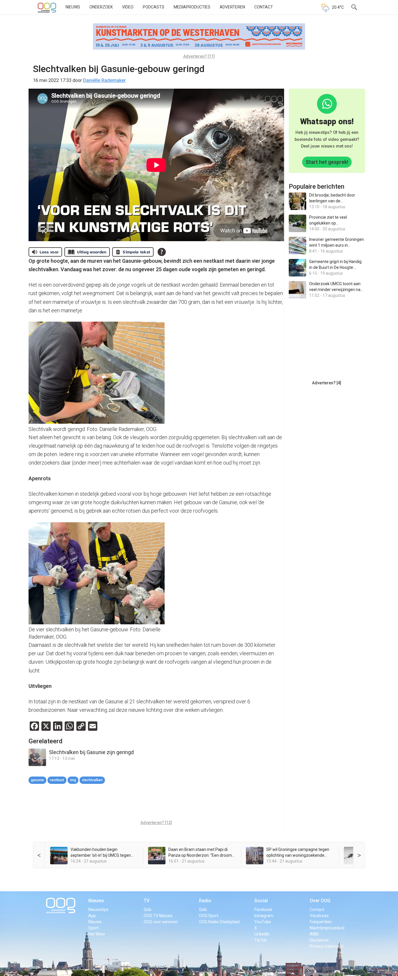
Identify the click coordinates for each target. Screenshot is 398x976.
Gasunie (37, 780)
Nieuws (73, 7)
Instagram (263, 915)
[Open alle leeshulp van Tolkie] (162, 252)
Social (261, 900)
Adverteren (232, 7)
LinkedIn (262, 934)
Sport (93, 928)
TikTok (260, 940)
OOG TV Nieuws (158, 915)
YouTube (262, 921)
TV (146, 900)
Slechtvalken (92, 780)
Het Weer (96, 934)
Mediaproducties (192, 7)
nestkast (57, 780)
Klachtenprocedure (327, 928)
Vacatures (319, 915)
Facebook (263, 909)
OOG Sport (209, 915)
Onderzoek (101, 7)
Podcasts (153, 7)
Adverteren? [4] (326, 383)
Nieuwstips (98, 909)
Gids (148, 909)
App (92, 915)
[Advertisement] (156, 803)
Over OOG (320, 900)
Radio (205, 900)
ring (73, 780)
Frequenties (321, 921)
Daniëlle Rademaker (104, 80)
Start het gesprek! (327, 162)
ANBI (314, 934)
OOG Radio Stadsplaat (219, 921)
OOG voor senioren (161, 921)
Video (127, 7)
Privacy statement (327, 946)
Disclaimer (319, 940)
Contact (263, 7)
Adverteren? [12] (156, 822)
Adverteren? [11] (199, 56)
